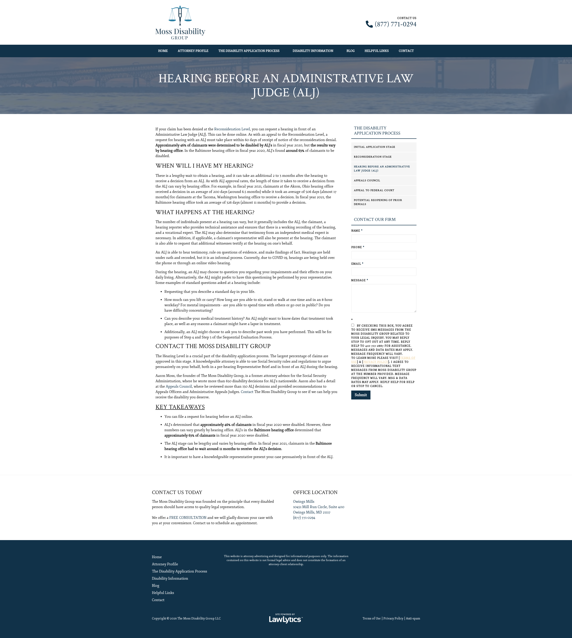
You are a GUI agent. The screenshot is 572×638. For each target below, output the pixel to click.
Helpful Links (377, 51)
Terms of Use (372, 618)
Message (359, 280)
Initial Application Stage (374, 147)
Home (163, 51)
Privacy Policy (375, 362)
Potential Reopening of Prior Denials (378, 202)
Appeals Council (179, 386)
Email (357, 264)
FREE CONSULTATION (187, 517)
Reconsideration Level (232, 129)
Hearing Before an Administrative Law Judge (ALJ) (382, 168)
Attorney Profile (193, 51)
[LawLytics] (286, 618)
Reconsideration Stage (373, 156)
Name (357, 230)
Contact (406, 51)
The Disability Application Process (249, 51)
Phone (357, 247)
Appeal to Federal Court (374, 190)
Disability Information (313, 51)
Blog (351, 51)
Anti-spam (413, 618)
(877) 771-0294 (395, 24)
